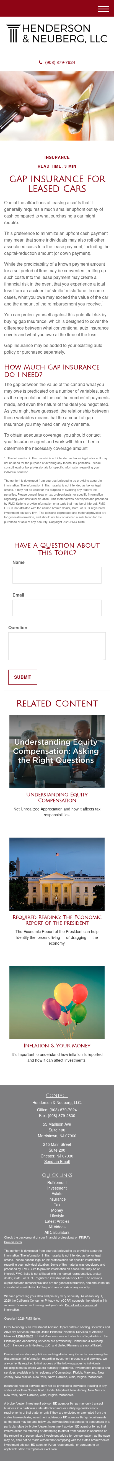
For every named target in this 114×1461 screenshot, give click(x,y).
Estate (57, 1193)
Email (18, 595)
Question (17, 628)
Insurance (57, 1199)
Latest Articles (57, 1221)
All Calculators (57, 1232)
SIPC (29, 1336)
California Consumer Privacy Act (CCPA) (44, 1300)
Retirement (57, 1182)
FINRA (20, 1336)
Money (57, 1210)
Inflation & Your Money (57, 1045)
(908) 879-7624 (60, 62)
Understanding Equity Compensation (57, 797)
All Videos (57, 1226)
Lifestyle (57, 1215)
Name (18, 562)
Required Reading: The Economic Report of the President (57, 920)
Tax (57, 1204)
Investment (57, 1188)
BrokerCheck (13, 1242)
